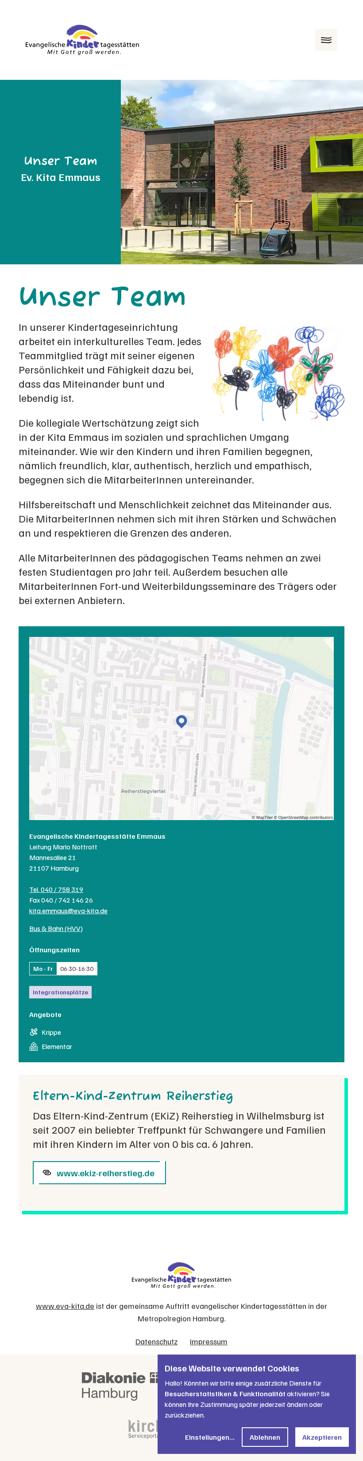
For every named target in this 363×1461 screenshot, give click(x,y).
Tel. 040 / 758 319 (56, 889)
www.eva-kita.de (65, 1306)
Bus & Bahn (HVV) (56, 928)
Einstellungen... (210, 1437)
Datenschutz (156, 1341)
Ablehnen (265, 1437)
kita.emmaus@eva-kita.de (68, 910)
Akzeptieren (322, 1437)
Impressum (209, 1341)
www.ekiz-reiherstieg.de (105, 1172)
